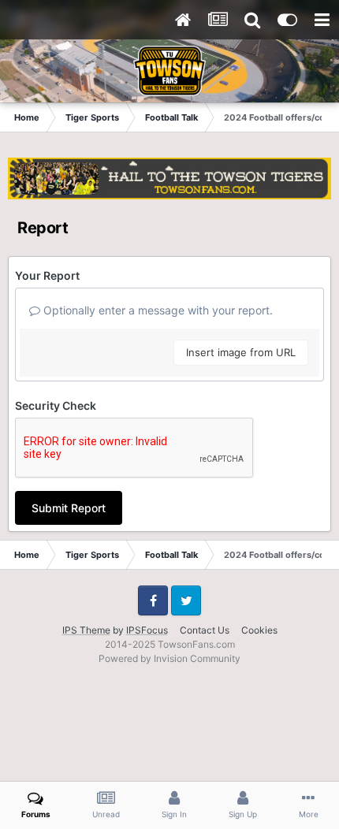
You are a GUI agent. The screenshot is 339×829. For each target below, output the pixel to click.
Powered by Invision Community (169, 658)
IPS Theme (86, 630)
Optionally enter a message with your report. (156, 310)
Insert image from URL (241, 352)
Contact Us (204, 630)
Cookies (259, 630)
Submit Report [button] (69, 508)
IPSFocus (147, 630)
